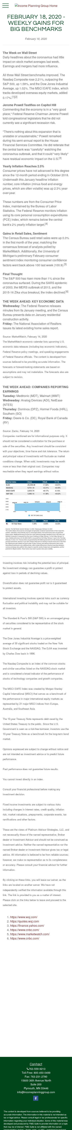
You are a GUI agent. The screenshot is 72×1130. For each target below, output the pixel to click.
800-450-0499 (42, 1072)
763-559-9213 (37, 1069)
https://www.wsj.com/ (23, 917)
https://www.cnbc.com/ (24, 930)
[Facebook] (35, 1098)
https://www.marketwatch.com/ (29, 934)
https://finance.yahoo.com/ (27, 925)
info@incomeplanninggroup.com (36, 1092)
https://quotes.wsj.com (24, 921)
